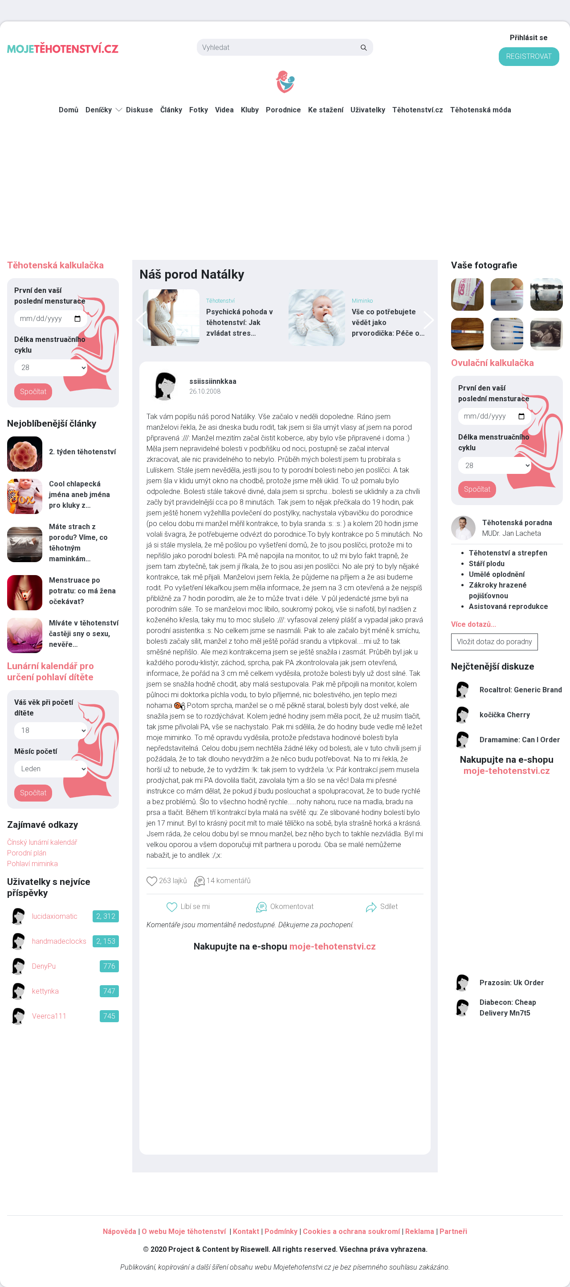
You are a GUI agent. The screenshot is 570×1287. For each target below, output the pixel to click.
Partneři (453, 1231)
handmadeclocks (59, 941)
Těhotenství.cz (417, 110)
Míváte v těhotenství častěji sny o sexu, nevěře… (83, 634)
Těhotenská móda (480, 110)
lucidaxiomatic (54, 916)
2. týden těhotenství (82, 452)
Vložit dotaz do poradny (494, 641)
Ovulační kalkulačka (492, 363)
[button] (382, 907)
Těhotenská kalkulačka (55, 265)
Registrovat (529, 56)
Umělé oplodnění (497, 574)
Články (171, 110)
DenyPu (44, 966)
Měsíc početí (35, 751)
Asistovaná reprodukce (508, 606)
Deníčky (99, 110)
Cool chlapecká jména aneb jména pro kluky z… (79, 495)
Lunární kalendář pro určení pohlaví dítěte (50, 672)
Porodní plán (26, 853)
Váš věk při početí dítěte (43, 707)
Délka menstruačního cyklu (50, 344)
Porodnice (283, 110)
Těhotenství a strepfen (508, 553)
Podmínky (281, 1231)
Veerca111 (49, 1016)
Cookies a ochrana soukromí (351, 1231)
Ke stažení (325, 110)
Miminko (146, 300)
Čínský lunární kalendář (42, 842)
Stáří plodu (487, 563)
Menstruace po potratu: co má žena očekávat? (82, 591)
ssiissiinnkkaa (212, 381)
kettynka (45, 991)
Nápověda (119, 1231)
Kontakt (246, 1231)
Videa (224, 110)
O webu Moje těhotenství (185, 1231)
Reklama (419, 1231)
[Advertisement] (285, 193)
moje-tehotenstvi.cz (332, 946)
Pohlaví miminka (32, 863)
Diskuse (139, 110)
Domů (68, 110)
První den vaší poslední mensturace (50, 295)
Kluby (250, 110)
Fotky (198, 110)
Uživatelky (367, 110)
